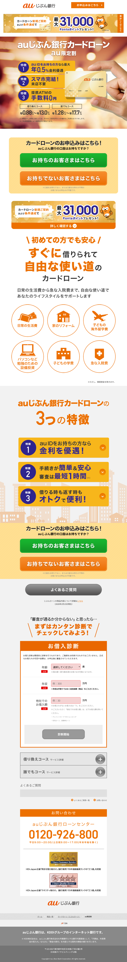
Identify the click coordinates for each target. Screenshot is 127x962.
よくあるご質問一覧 (82, 800)
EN (66, 923)
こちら (80, 601)
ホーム (39, 916)
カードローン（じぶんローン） (69, 916)
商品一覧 (50, 916)
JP (62, 923)
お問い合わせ (101, 800)
